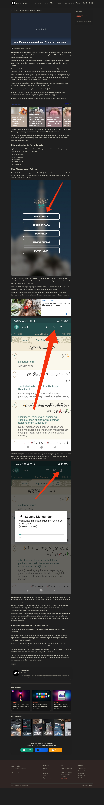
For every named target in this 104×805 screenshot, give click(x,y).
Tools (78, 3)
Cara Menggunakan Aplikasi (82, 19)
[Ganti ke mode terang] (92, 3)
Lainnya (80, 765)
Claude (57, 750)
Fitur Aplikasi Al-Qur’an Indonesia (81, 16)
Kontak (80, 777)
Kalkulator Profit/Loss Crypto (66, 769)
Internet (45, 3)
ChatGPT (28, 750)
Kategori (46, 765)
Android (38, 3)
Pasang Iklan (81, 775)
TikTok (13, 772)
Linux (60, 3)
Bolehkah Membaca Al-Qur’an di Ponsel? (83, 22)
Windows (53, 3)
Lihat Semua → (65, 778)
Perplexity (43, 750)
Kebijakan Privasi (82, 770)
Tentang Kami (81, 768)
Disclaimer (81, 773)
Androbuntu (22, 3)
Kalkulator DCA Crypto (66, 772)
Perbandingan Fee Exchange (65, 775)
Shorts (85, 3)
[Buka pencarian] (89, 3)
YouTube (20, 772)
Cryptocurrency (69, 3)
